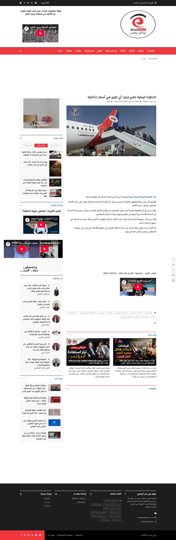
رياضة (123, 51)
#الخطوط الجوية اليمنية (87, 312)
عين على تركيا (111, 51)
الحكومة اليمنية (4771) (98, 512)
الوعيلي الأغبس (44, 337)
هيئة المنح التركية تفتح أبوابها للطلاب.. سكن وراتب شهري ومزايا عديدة (35, 400)
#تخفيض (145, 317)
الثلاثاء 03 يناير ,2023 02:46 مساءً (126, 101)
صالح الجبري (45, 324)
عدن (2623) (116, 520)
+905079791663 (147, 521)
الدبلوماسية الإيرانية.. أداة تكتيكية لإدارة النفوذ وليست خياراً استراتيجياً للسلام (38, 362)
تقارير (99, 51)
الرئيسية (150, 51)
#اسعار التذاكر (72, 312)
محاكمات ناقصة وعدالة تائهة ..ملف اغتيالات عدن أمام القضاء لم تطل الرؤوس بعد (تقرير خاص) (34, 388)
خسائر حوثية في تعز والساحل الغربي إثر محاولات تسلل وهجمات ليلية (35, 193)
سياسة (141, 51)
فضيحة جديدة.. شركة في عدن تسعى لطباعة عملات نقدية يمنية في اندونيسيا (34, 435)
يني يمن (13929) (114, 512)
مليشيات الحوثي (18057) (112, 508)
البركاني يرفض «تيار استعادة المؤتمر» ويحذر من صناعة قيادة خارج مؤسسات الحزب (88, 362)
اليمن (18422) (96, 504)
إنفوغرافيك (81, 502)
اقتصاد (131, 51)
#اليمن (110, 312)
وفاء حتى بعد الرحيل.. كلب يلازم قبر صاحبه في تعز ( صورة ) (35, 163)
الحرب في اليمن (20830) (112, 504)
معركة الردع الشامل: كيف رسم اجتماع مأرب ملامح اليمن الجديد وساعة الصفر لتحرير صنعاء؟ (37, 288)
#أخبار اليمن (148, 312)
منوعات (78, 51)
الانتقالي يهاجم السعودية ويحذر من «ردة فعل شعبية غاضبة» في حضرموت (35, 182)
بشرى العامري (45, 307)
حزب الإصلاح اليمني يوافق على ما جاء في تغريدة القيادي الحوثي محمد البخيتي (34, 423)
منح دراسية (89, 51)
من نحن (47, 502)
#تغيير (137, 317)
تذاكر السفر (99, 201)
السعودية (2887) (114, 516)
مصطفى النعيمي (43, 294)
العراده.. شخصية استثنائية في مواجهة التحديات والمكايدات (37, 333)
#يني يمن (102, 312)
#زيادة (153, 317)
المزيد (59, 51)
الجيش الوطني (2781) (99, 516)
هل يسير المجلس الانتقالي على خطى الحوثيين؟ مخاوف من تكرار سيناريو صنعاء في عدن (36, 346)
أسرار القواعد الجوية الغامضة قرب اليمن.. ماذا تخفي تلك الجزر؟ (34, 412)
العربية (44, 3)
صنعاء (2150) (105, 520)
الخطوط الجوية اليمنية (143, 197)
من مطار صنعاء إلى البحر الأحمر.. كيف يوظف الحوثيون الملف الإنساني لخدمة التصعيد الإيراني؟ (36, 319)
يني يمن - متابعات (148, 358)
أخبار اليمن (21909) (111, 500)
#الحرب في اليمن (136, 312)
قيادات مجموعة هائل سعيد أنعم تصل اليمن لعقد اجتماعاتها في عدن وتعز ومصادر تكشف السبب (137, 362)
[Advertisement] (88, 77)
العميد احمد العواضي (42, 368)
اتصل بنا (47, 505)
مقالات (69, 51)
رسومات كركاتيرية (78, 498)
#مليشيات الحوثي (121, 312)
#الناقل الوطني (126, 317)
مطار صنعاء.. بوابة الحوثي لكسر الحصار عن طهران (36, 303)
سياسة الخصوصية (65, 535)
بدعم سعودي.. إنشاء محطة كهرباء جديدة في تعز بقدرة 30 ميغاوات (34, 153)
